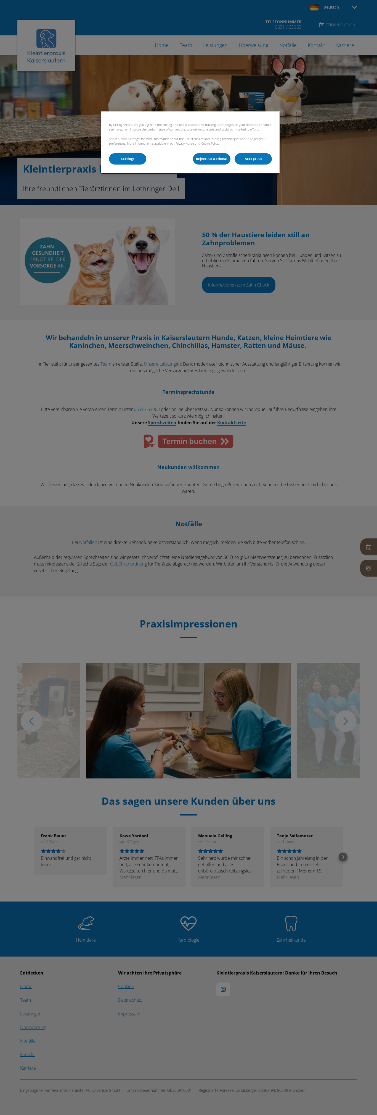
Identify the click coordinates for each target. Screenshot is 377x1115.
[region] (190, 142)
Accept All (253, 159)
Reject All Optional (211, 159)
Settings (127, 159)
